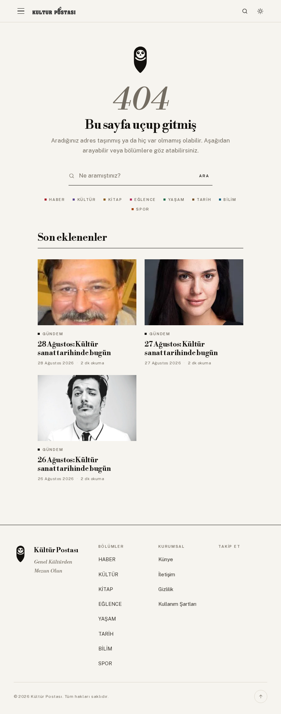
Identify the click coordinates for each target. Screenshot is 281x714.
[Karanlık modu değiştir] (260, 11)
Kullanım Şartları (177, 604)
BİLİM (229, 199)
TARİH (204, 199)
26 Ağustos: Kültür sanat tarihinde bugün (74, 464)
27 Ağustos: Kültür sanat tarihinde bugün (181, 349)
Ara (204, 176)
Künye (165, 559)
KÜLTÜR (86, 199)
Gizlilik (165, 589)
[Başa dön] (260, 696)
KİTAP (115, 199)
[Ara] (245, 11)
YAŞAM (176, 199)
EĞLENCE (145, 199)
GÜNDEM (52, 334)
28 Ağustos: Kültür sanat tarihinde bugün (74, 349)
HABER (57, 199)
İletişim (166, 574)
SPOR (142, 209)
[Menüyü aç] (21, 11)
